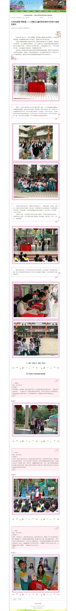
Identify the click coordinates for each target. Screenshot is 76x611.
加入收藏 (39, 603)
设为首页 (36, 603)
